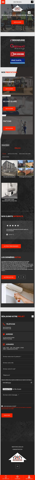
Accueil (3, 145)
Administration (17, 449)
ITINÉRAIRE (17, 478)
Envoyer (7, 415)
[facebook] (32, 3)
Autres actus (8, 277)
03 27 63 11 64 (7, 328)
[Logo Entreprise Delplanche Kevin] (17, 8)
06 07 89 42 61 (18, 2)
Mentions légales (17, 446)
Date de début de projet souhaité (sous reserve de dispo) (16, 379)
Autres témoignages (11, 246)
